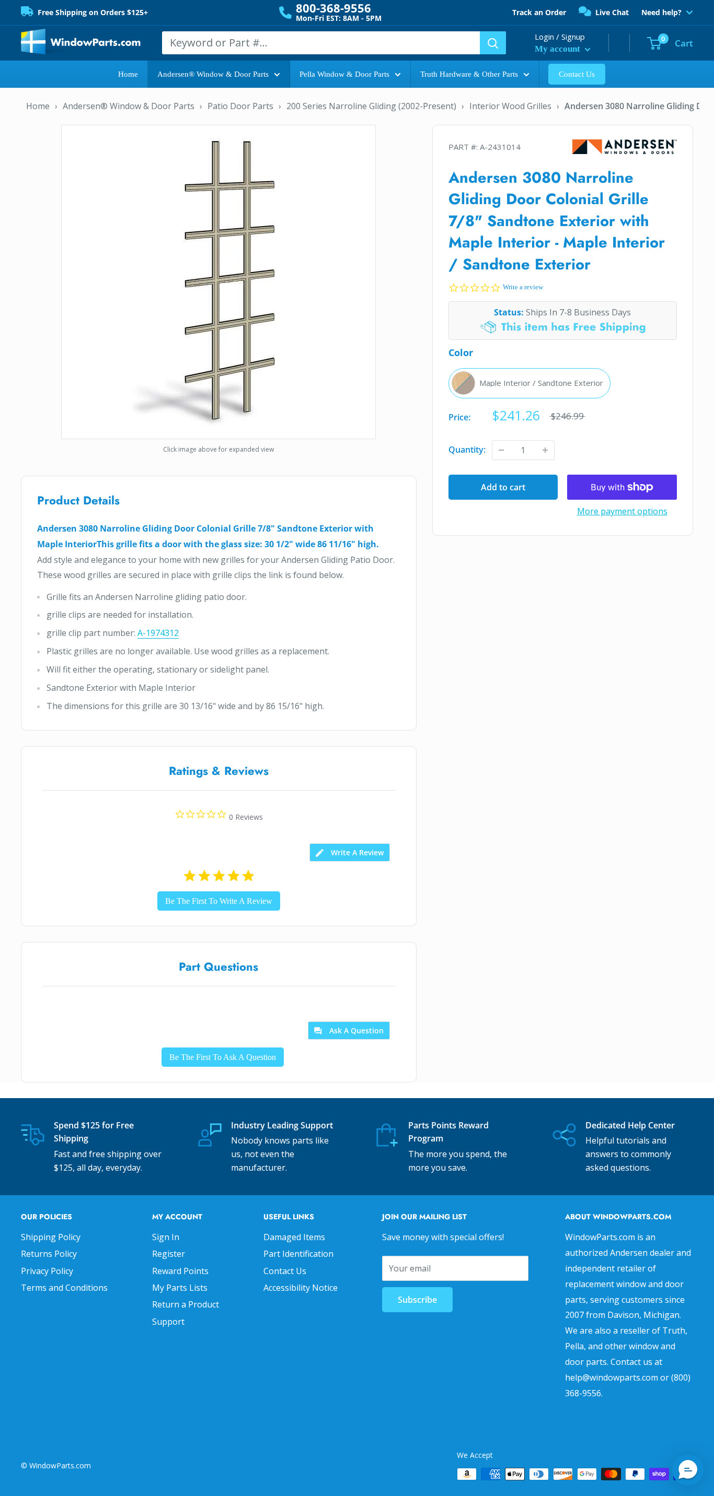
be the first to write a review (218, 901)
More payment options (622, 511)
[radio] (529, 383)
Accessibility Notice (300, 1287)
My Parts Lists (180, 1287)
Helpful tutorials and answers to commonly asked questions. (628, 1154)
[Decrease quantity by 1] (501, 450)
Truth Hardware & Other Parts (469, 74)
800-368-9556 (333, 8)
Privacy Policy (47, 1271)
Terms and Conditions (64, 1287)
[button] (688, 1470)
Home (128, 74)
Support (168, 1321)
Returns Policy (49, 1253)
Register (168, 1253)
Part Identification (298, 1253)
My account (558, 49)
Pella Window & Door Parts (344, 74)
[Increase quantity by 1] (545, 450)
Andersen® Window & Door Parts (213, 74)
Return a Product (185, 1304)
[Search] (493, 42)
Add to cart (503, 487)
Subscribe (417, 1299)
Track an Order (539, 12)
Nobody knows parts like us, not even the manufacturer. (280, 1154)
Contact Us (577, 74)
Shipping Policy (50, 1237)
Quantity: (467, 449)
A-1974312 (158, 633)
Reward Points (180, 1271)
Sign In (165, 1237)
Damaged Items (294, 1237)
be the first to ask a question (222, 1057)
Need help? (661, 12)
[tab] (349, 852)
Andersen (624, 147)
